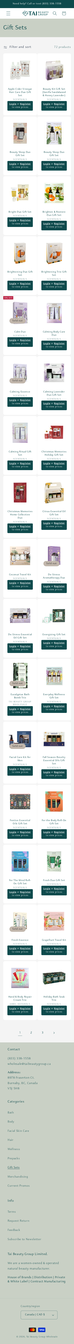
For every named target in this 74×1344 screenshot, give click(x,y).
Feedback (14, 1230)
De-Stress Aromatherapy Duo (54, 576)
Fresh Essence (19, 940)
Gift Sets (14, 1167)
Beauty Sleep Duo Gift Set (19, 153)
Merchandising (18, 1176)
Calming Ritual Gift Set (20, 453)
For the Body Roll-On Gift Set (54, 822)
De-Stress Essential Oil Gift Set (20, 636)
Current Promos (19, 1185)
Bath (11, 1112)
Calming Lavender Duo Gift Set (54, 393)
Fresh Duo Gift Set (54, 880)
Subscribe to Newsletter (24, 1239)
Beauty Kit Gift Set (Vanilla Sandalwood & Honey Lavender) (54, 92)
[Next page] (53, 1032)
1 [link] (20, 1032)
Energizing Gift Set (54, 634)
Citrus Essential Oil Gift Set (54, 513)
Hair (10, 1140)
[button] (8, 13)
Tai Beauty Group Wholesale (42, 1337)
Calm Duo (20, 332)
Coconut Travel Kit (20, 574)
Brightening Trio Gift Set (54, 273)
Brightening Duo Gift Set (20, 273)
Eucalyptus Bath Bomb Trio (20, 696)
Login (12, 104)
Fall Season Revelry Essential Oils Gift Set (54, 760)
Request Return (18, 1220)
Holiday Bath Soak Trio (54, 998)
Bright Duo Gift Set (20, 212)
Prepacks (14, 1158)
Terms (12, 1211)
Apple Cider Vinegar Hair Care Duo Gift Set (20, 92)
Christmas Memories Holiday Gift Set (54, 453)
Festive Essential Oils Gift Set (20, 822)
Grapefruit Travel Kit (54, 940)
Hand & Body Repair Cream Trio (20, 998)
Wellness (14, 1149)
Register (25, 104)
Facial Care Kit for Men (20, 759)
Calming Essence (20, 392)
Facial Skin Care (18, 1131)
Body (11, 1121)
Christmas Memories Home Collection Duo (20, 514)
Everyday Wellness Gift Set (54, 696)
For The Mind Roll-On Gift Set (20, 882)
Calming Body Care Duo (54, 333)
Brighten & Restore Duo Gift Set (54, 213)
